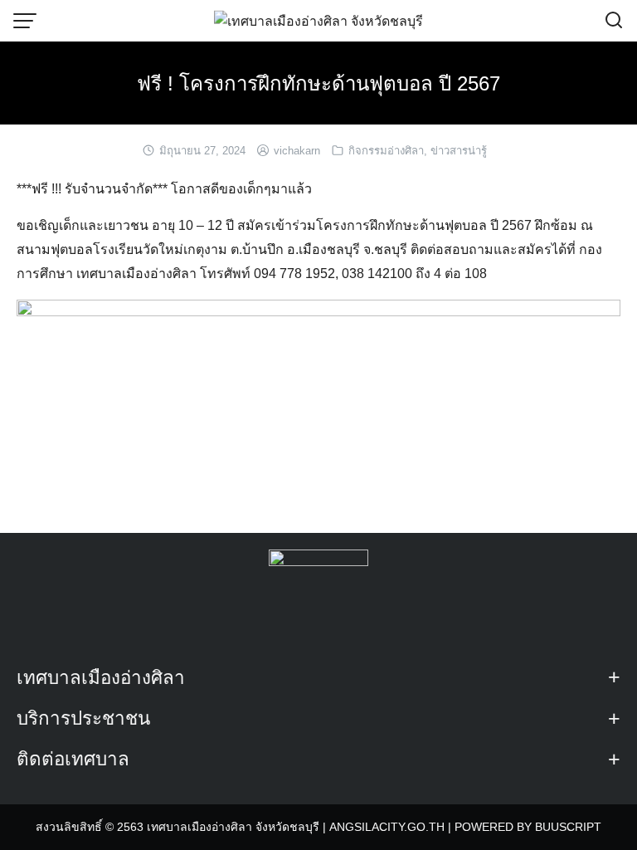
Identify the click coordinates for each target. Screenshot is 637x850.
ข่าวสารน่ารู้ (458, 150)
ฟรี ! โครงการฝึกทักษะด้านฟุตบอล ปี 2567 (318, 83)
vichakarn (297, 150)
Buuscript (568, 826)
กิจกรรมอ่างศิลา (386, 150)
